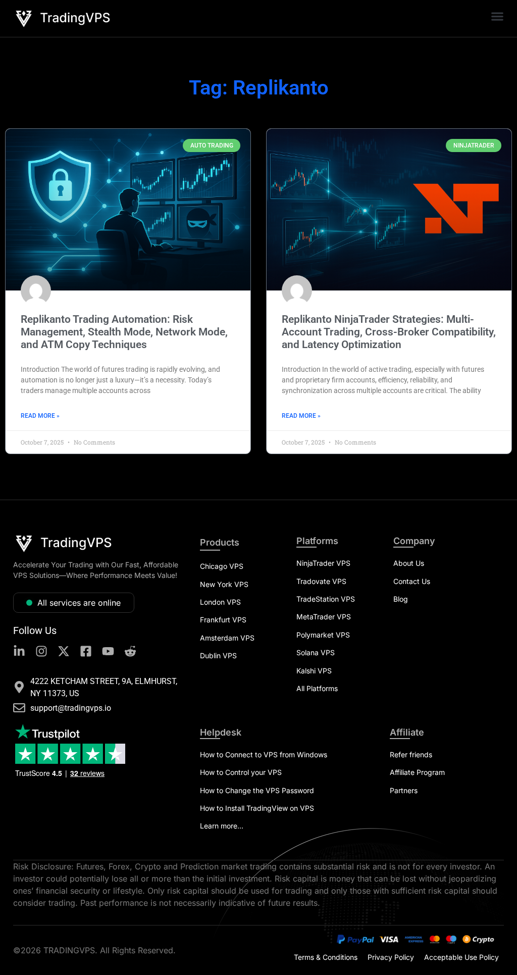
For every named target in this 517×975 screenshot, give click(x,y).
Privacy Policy (391, 957)
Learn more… (221, 825)
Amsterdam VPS (227, 637)
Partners (404, 790)
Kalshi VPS (314, 670)
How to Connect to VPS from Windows (263, 754)
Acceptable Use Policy (461, 957)
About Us (408, 563)
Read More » (40, 415)
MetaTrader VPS (323, 616)
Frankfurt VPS (223, 619)
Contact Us (411, 581)
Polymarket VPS (323, 634)
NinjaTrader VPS (323, 563)
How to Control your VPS (241, 772)
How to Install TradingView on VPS (257, 808)
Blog (400, 599)
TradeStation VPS (325, 599)
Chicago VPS (221, 566)
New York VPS (224, 584)
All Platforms (317, 688)
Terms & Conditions (325, 957)
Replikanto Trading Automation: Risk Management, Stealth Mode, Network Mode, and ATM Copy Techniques (124, 332)
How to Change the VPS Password (257, 790)
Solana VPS (315, 652)
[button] (497, 16)
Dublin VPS (218, 655)
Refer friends (411, 754)
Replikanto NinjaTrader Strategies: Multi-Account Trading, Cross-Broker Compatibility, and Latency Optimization (389, 332)
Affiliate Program (417, 772)
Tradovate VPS (321, 581)
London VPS (220, 602)
